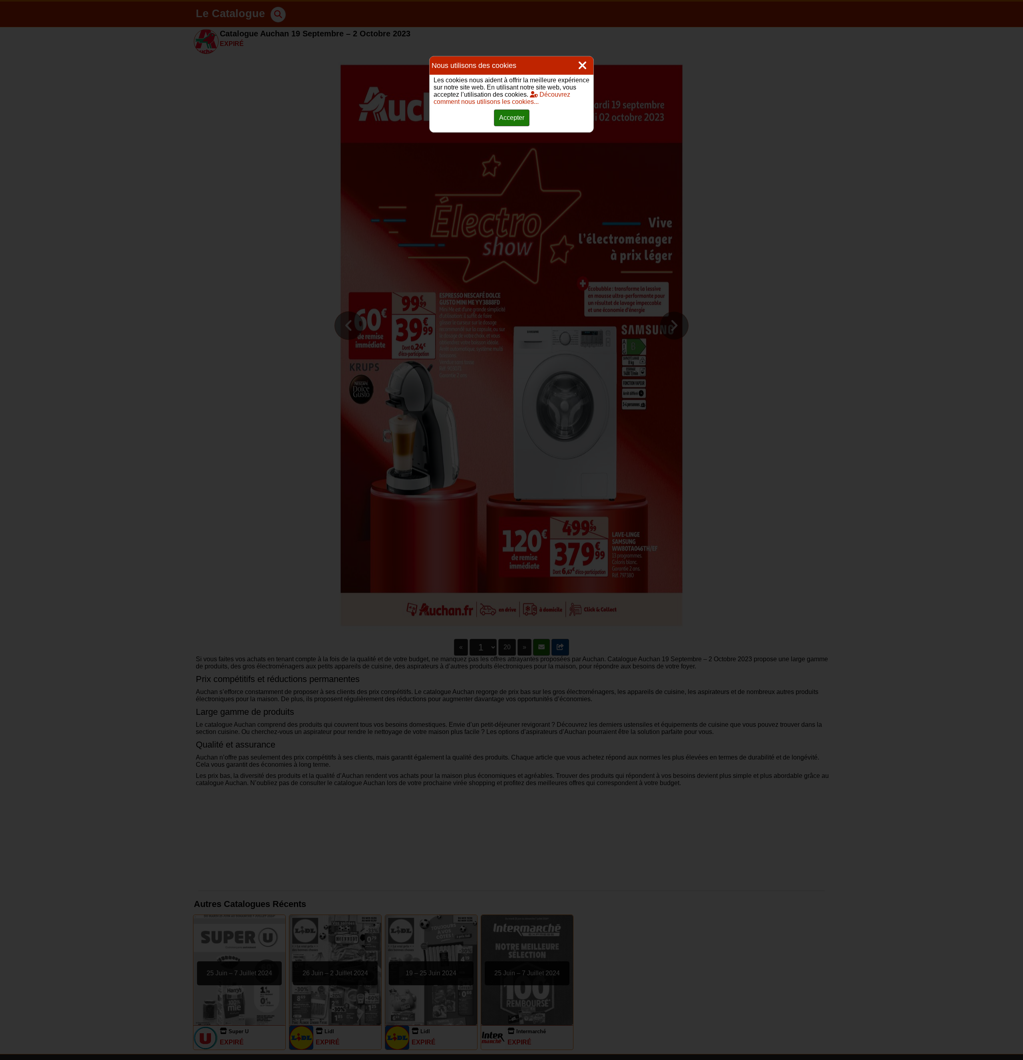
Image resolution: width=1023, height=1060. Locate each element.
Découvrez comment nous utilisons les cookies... (502, 98)
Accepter (511, 117)
